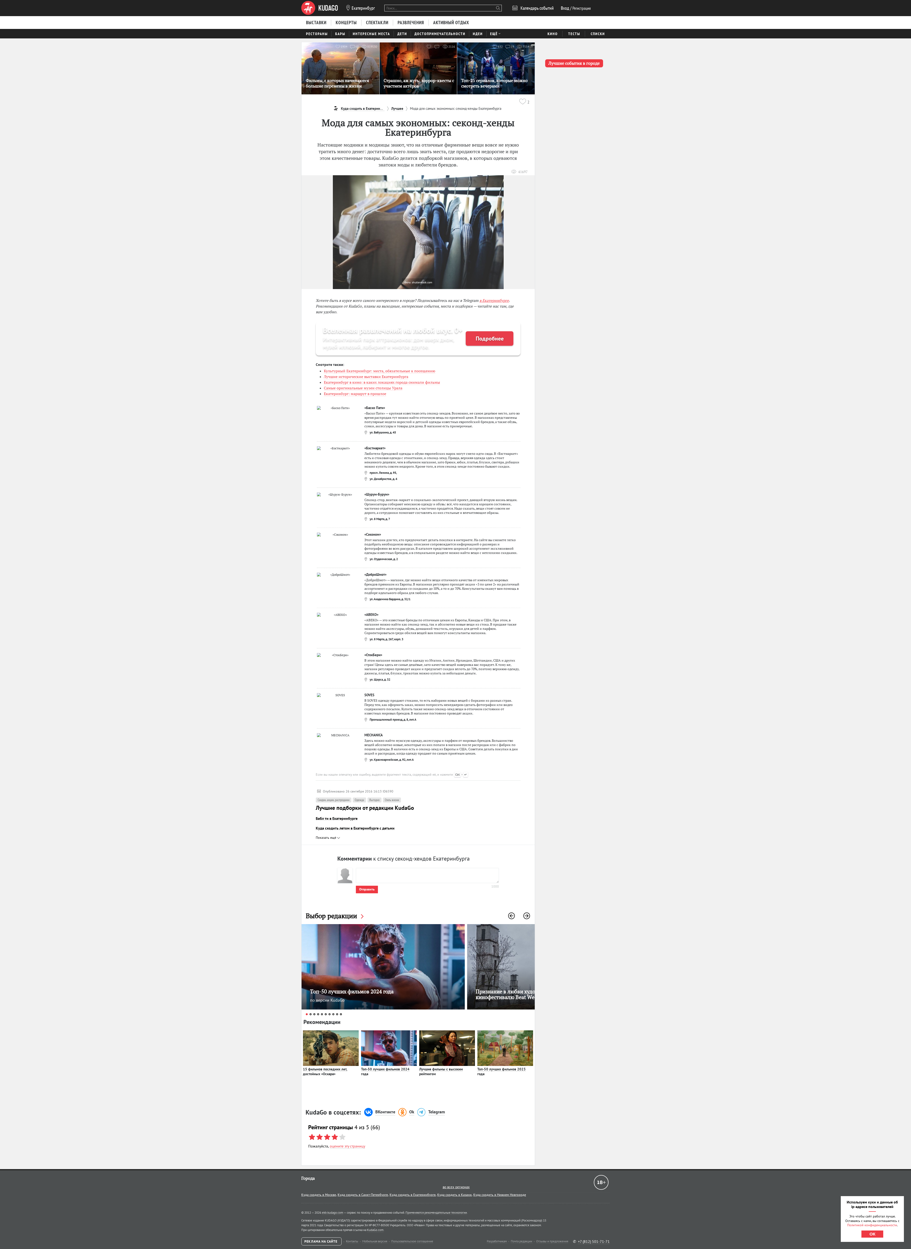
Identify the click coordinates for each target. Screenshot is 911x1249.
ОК (872, 1234)
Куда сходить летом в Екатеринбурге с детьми (355, 828)
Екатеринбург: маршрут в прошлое (355, 393)
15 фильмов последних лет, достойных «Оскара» (325, 1071)
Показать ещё (326, 837)
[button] (511, 916)
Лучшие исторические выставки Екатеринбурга (366, 376)
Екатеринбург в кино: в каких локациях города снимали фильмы (382, 382)
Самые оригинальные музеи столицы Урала (363, 388)
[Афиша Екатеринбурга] (319, 8)
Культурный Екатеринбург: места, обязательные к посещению (379, 371)
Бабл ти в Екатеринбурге (337, 818)
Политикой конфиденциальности (872, 1225)
